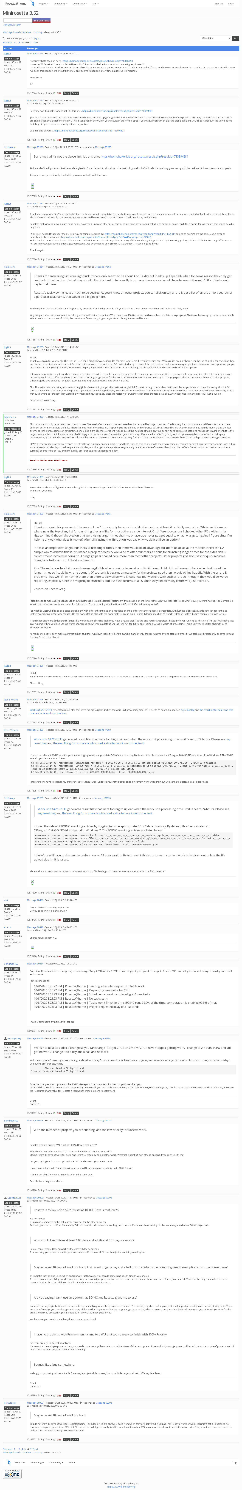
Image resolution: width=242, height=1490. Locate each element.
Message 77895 (35, 729)
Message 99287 (35, 1038)
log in (37, 38)
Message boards (12, 32)
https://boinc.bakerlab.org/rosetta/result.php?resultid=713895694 (98, 60)
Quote (74, 93)
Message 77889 (35, 477)
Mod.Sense (10, 417)
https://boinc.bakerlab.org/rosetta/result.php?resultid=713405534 (89, 130)
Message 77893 (35, 699)
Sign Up (219, 3)
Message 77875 (35, 100)
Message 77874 (35, 53)
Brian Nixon (10, 1402)
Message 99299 (35, 1197)
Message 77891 (35, 665)
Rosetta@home (15, 3)
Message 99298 (35, 1120)
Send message (12, 58)
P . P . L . (8, 927)
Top (235, 1462)
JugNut (7, 53)
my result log (187, 709)
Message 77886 (35, 416)
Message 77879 (35, 147)
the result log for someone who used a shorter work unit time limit (98, 743)
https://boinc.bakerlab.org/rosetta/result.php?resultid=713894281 (117, 110)
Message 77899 (35, 798)
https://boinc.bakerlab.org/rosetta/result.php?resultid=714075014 (140, 233)
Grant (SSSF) (14, 1038)
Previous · (8, 42)
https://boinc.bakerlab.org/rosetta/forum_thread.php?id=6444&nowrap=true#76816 (106, 237)
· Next (35, 42)
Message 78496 (35, 900)
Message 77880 (35, 203)
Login (231, 3)
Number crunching (32, 32)
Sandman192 (11, 963)
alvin (6, 900)
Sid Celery (9, 147)
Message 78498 (35, 927)
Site (94, 3)
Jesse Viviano (11, 699)
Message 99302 (35, 1402)
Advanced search (12, 24)
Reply (66, 93)
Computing (60, 3)
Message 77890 (35, 513)
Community (79, 3)
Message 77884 (35, 266)
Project (43, 3)
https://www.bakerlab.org (121, 1486)
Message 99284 (35, 963)
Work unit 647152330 (41, 709)
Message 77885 (35, 347)
